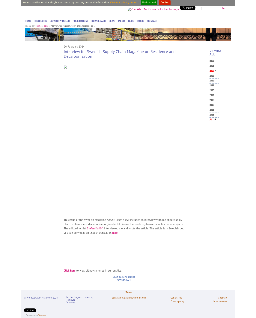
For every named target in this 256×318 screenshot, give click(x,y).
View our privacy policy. (123, 2)
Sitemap (222, 297)
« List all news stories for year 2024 (124, 278)
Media (121, 21)
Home (28, 21)
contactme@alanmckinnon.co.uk (129, 297)
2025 (212, 65)
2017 (212, 105)
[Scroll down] (249, 307)
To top (129, 292)
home (39, 26)
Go (223, 8)
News (112, 21)
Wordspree (42, 315)
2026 (212, 61)
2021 (212, 85)
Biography (40, 21)
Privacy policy (177, 301)
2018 (212, 100)
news (46, 26)
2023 (212, 75)
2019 (212, 95)
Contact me (176, 297)
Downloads (98, 21)
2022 (212, 80)
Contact (152, 21)
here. (115, 232)
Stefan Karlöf (95, 228)
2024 (212, 70)
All (211, 119)
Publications (80, 21)
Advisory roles (60, 21)
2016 (212, 109)
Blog (131, 21)
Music (140, 21)
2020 (212, 90)
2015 (212, 114)
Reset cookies (220, 301)
